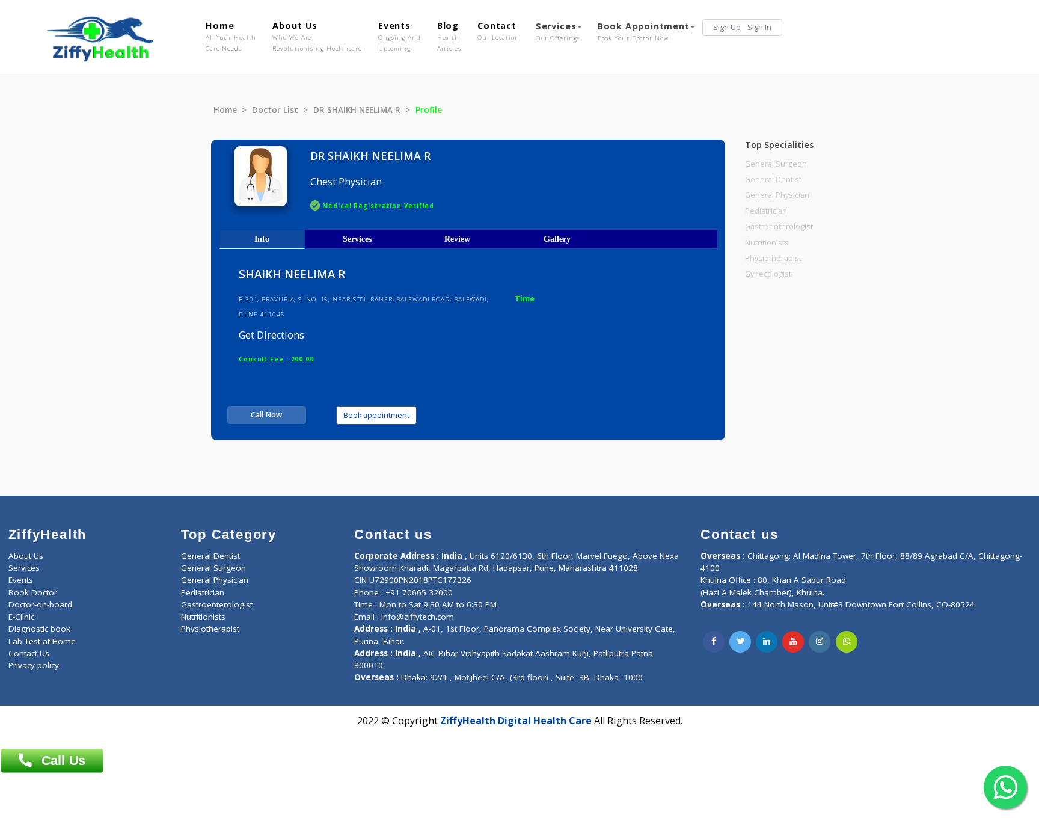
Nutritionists (767, 243)
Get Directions (271, 335)
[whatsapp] (846, 642)
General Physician (777, 195)
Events (399, 36)
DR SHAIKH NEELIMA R (356, 110)
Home (231, 36)
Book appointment (376, 415)
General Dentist (773, 179)
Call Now (266, 415)
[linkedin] (766, 642)
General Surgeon (776, 164)
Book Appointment (644, 31)
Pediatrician (766, 211)
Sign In (759, 27)
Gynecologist (768, 274)
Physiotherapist (773, 258)
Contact (498, 31)
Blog (449, 36)
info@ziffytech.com (417, 616)
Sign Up (727, 27)
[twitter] (740, 642)
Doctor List (275, 110)
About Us (316, 36)
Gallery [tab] (557, 239)
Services (558, 31)
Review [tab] (457, 239)
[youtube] (793, 642)
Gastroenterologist (779, 226)
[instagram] (819, 642)
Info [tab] (261, 239)
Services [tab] (357, 239)
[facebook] (714, 642)
